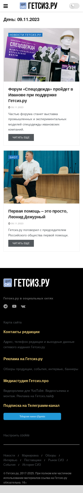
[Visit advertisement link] (41, 489)
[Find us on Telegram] (5, 306)
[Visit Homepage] (38, 5)
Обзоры (50, 455)
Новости (9, 455)
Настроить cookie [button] (16, 435)
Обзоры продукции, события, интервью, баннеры (40, 368)
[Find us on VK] (23, 306)
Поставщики (32, 460)
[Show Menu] (5, 6)
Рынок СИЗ (56, 460)
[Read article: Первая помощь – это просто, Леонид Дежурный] (41, 177)
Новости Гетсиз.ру (25, 35)
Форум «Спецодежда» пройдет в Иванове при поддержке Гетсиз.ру (40, 94)
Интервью (10, 460)
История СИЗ (31, 464)
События (9, 464)
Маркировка (30, 455)
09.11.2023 (17, 107)
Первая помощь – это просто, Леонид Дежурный (37, 214)
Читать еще (23, 137)
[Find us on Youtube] (14, 306)
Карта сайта (12, 322)
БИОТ (14, 157)
